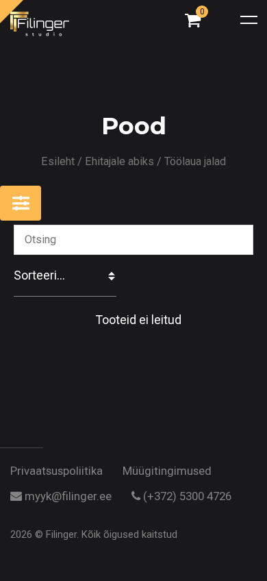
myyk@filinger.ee (67, 497)
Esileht (58, 161)
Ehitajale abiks (119, 161)
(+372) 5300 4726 (185, 497)
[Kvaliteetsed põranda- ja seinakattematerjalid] (61, 25)
